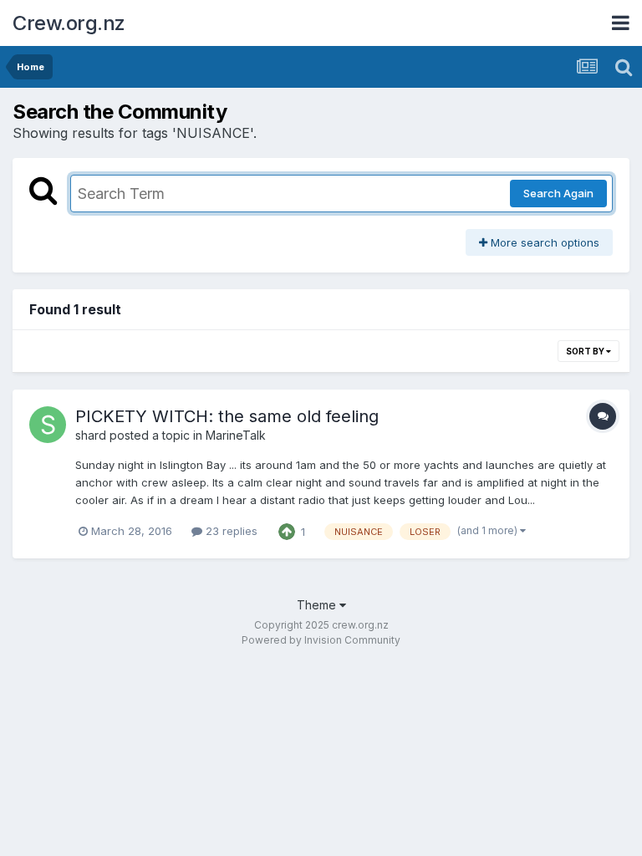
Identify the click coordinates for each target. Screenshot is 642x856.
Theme (318, 605)
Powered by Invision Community (321, 640)
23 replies (229, 531)
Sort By (586, 351)
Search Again (558, 193)
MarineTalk (236, 435)
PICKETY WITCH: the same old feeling (227, 416)
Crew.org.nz (69, 23)
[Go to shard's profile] (47, 424)
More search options (543, 242)
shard (90, 435)
